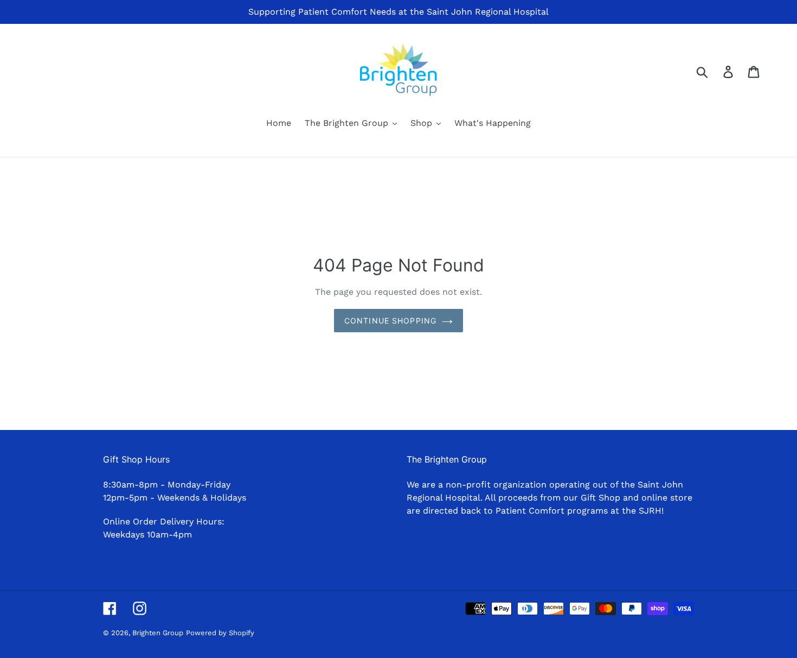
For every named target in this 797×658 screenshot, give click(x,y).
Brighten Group (157, 633)
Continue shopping (390, 320)
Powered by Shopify (220, 633)
